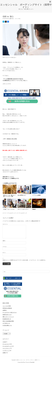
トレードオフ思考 (7, 306)
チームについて (6, 344)
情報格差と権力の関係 (12, 138)
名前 (4, 240)
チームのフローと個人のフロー (10, 312)
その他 (4, 342)
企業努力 (5, 310)
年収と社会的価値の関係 (8, 321)
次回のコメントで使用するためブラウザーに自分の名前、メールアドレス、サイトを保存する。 (24, 260)
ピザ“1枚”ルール (6, 323)
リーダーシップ (6, 350)
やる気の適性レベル (7, 325)
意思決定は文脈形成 (7, 308)
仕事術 (4, 352)
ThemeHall (32, 362)
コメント (5, 224)
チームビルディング (12, 213)
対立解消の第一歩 (7, 319)
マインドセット (6, 348)
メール (4, 246)
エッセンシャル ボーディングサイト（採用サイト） (26, 6)
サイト (4, 252)
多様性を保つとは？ (7, 314)
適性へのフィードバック (8, 316)
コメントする (17, 18)
